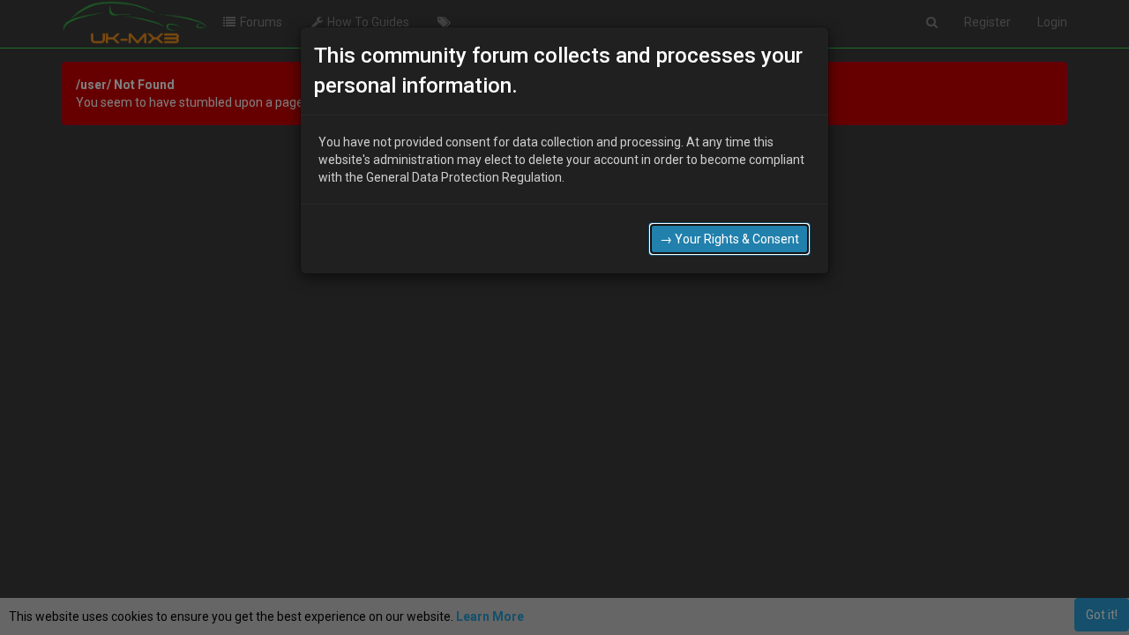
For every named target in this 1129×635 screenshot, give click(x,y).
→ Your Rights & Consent (729, 239)
